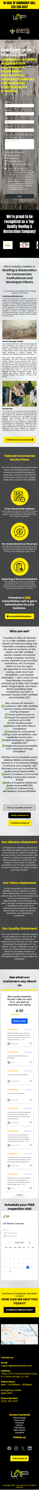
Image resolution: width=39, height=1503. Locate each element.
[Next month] (29, 1243)
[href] (19, 1334)
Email (7, 118)
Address (8, 126)
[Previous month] (10, 1243)
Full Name (9, 102)
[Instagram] (16, 1448)
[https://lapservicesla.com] (19, 1473)
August (17, 1242)
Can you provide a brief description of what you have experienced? (19, 136)
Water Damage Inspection (15, 161)
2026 (22, 1242)
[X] (23, 1448)
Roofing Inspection (13, 155)
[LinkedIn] (29, 1448)
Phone (7, 110)
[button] (19, 38)
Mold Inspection (12, 158)
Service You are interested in (14, 152)
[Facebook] (9, 1448)
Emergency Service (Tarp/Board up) (19, 164)
